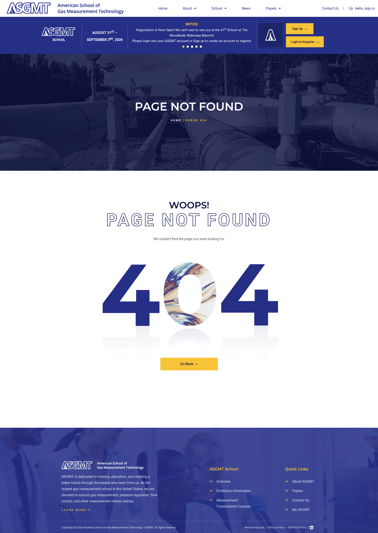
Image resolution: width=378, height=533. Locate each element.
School (217, 8)
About (187, 8)
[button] (183, 47)
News (246, 8)
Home (162, 8)
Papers (271, 8)
